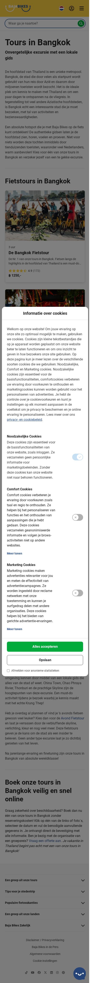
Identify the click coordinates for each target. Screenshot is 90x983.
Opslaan (45, 660)
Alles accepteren (45, 647)
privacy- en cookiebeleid (24, 420)
